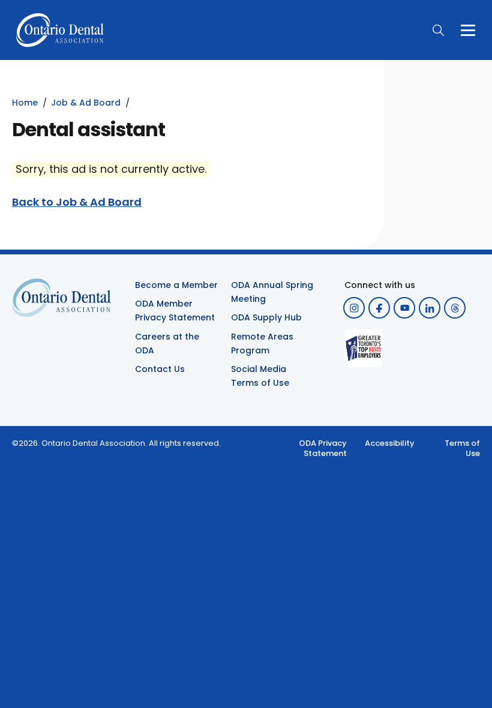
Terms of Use (462, 448)
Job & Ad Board (86, 103)
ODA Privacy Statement (323, 448)
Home (25, 103)
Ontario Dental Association (93, 443)
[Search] (438, 30)
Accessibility (390, 443)
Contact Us (160, 369)
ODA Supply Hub (266, 317)
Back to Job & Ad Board (77, 202)
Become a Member (176, 285)
